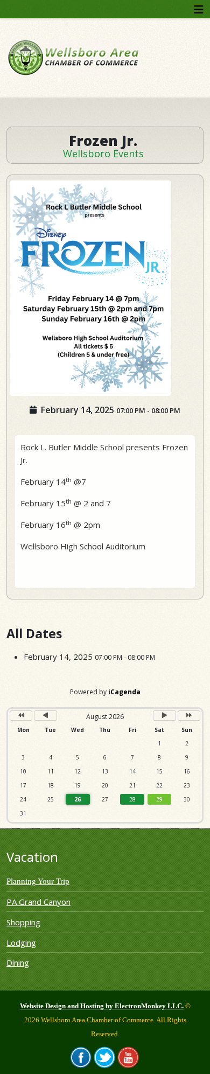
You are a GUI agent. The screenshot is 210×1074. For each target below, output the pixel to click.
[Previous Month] (45, 715)
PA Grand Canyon (38, 901)
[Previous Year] (21, 715)
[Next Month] (164, 715)
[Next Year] (189, 715)
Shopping (23, 922)
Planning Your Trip (37, 881)
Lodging (21, 942)
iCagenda (124, 691)
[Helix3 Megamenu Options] (199, 9)
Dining (17, 962)
